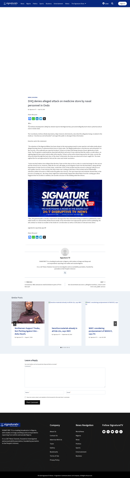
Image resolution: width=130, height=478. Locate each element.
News (22, 4)
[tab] (60, 347)
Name (27, 392)
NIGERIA (34, 97)
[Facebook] (104, 431)
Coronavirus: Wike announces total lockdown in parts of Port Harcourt (43, 284)
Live (106, 4)
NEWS (29, 97)
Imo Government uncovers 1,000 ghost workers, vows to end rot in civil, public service (86, 284)
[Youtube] (112, 431)
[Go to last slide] (14, 323)
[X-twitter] (108, 431)
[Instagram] (116, 431)
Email (69, 392)
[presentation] (27, 312)
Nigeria (28, 4)
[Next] (115, 323)
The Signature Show (77, 4)
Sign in (122, 4)
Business (49, 4)
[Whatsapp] (121, 431)
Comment (28, 366)
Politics (35, 4)
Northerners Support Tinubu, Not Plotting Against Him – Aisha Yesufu (27, 331)
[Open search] (112, 3)
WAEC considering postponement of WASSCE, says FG (100, 331)
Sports (42, 4)
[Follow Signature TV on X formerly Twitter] (65, 272)
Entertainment (58, 4)
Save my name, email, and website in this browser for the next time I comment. (48, 397)
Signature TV (33, 109)
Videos (67, 4)
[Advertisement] (65, 22)
